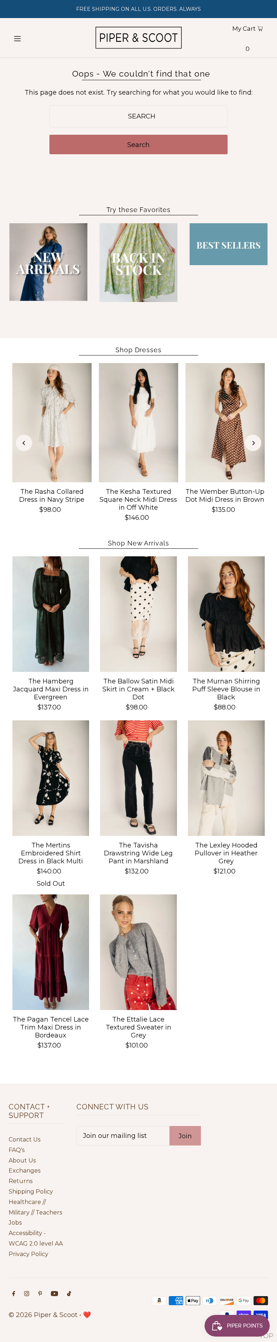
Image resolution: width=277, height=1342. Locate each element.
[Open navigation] (29, 38)
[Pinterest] (40, 1294)
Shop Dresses (138, 350)
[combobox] (138, 116)
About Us (22, 1160)
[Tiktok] (69, 1294)
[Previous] (24, 443)
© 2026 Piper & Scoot (43, 1315)
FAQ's (17, 1150)
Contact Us (24, 1139)
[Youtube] (54, 1294)
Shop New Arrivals (138, 543)
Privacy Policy (28, 1254)
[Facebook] (13, 1294)
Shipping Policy (31, 1191)
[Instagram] (26, 1294)
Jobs (15, 1222)
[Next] (253, 443)
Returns (20, 1181)
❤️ (87, 1315)
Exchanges (24, 1170)
